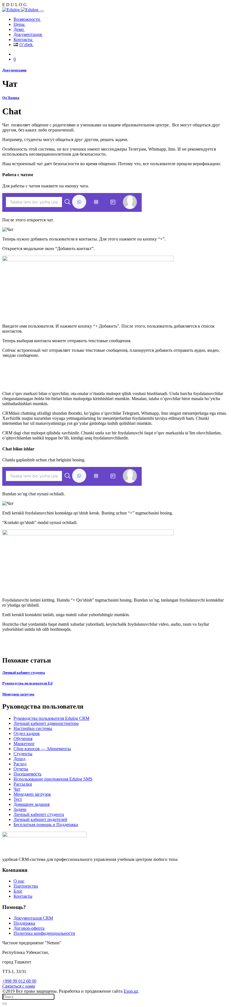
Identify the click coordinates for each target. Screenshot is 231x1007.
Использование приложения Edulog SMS (53, 779)
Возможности (27, 19)
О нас (19, 881)
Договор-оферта (29, 928)
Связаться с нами (18, 986)
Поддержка (24, 923)
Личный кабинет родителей (40, 819)
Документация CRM (33, 918)
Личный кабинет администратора (46, 723)
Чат (17, 789)
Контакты (24, 39)
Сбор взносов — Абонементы (42, 748)
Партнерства (26, 886)
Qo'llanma (10, 98)
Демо (19, 29)
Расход (20, 763)
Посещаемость (27, 774)
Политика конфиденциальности (44, 933)
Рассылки (23, 784)
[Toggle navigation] (41, 11)
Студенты (23, 753)
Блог (18, 891)
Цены (20, 24)
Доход (19, 758)
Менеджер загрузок (32, 794)
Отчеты (21, 768)
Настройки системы (33, 728)
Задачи (20, 809)
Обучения (23, 738)
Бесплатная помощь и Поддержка (46, 824)
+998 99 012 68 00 (19, 981)
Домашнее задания (32, 804)
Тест (18, 799)
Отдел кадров (27, 733)
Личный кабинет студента (39, 814)
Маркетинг (24, 743)
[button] (15, 59)
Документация (28, 34)
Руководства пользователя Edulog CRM (51, 718)
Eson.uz (131, 991)
